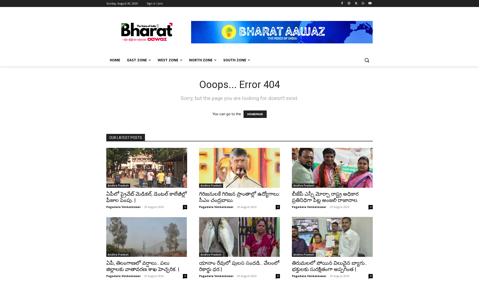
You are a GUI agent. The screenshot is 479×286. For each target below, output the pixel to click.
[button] (367, 60)
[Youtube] (370, 3)
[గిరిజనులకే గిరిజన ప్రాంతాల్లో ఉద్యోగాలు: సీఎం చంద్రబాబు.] (239, 168)
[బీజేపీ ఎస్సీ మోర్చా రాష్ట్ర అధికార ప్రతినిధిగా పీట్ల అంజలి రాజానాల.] (332, 168)
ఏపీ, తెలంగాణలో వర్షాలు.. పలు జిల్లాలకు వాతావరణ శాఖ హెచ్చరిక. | (142, 266)
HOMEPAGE (255, 114)
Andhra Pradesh (118, 185)
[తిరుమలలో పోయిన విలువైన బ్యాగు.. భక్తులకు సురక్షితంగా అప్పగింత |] (332, 237)
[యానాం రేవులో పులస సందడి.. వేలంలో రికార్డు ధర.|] (239, 237)
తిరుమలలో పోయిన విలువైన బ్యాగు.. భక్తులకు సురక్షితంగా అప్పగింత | (329, 266)
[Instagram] (349, 3)
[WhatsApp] (363, 3)
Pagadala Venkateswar (123, 207)
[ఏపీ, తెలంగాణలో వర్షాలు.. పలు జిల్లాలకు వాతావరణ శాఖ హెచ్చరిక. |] (146, 237)
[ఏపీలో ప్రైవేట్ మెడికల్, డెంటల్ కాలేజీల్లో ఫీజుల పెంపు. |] (146, 168)
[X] (356, 3)
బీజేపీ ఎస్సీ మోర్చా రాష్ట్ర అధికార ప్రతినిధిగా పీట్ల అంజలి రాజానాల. (325, 197)
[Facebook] (342, 3)
